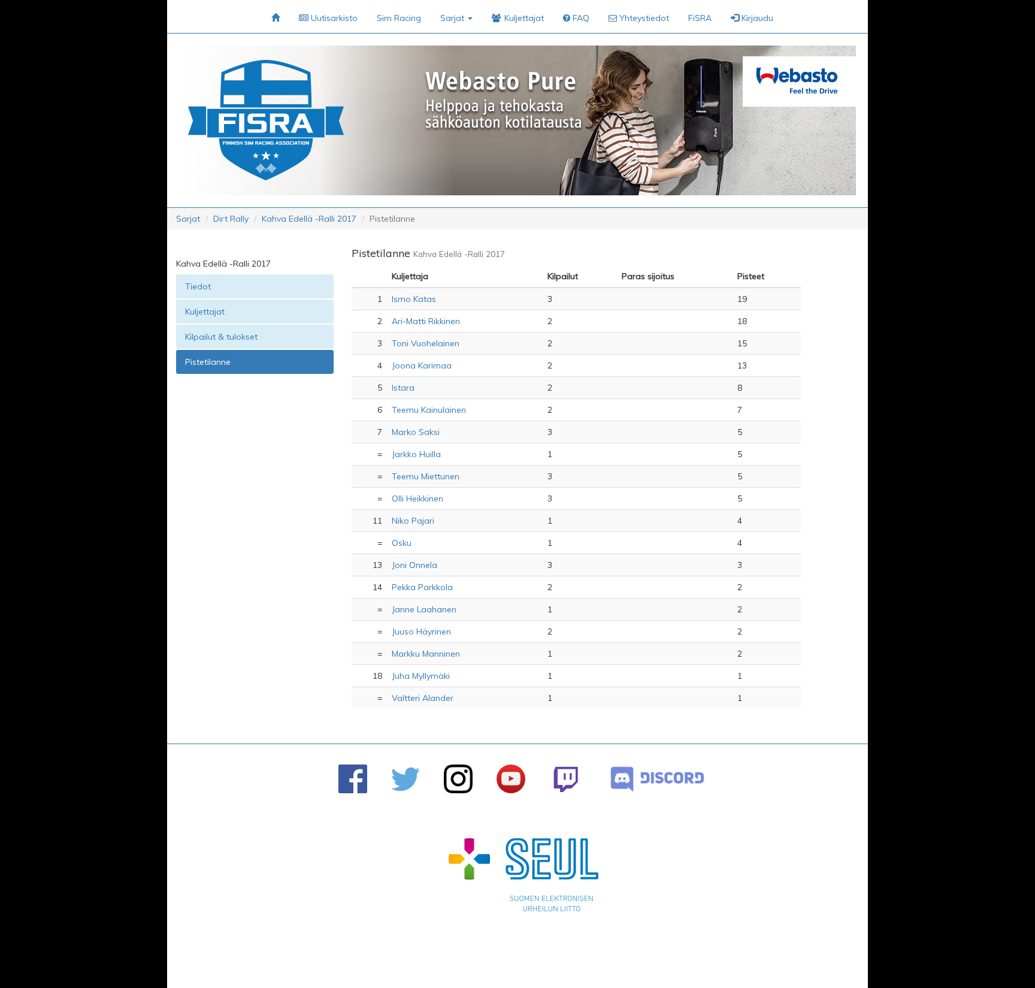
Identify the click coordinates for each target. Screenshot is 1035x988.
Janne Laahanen (424, 609)
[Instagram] (458, 779)
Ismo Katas (414, 299)
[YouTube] (511, 779)
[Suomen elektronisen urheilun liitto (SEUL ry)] (523, 877)
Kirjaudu (756, 18)
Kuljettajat (205, 311)
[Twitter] (405, 779)
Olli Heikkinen (417, 498)
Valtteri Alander (422, 698)
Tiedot (198, 286)
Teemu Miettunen (425, 476)
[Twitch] (565, 779)
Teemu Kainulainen (429, 409)
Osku (401, 542)
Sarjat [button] (453, 18)
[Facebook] (352, 779)
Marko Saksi (416, 432)
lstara (403, 387)
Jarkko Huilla (416, 454)
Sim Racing (399, 18)
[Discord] (657, 779)
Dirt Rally (231, 218)
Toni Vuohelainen (425, 343)
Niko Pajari (413, 520)
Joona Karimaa (422, 365)
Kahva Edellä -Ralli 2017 (309, 218)
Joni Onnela (414, 565)
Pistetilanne (208, 361)
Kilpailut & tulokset (221, 336)
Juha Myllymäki (421, 675)
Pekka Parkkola (422, 587)
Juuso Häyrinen (421, 631)
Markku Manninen (426, 653)
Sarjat (188, 218)
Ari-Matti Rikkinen (426, 321)
